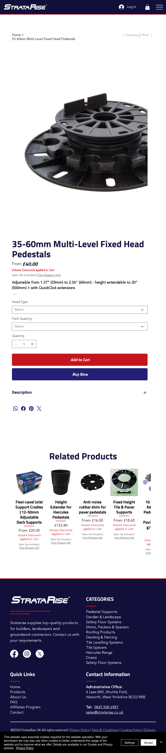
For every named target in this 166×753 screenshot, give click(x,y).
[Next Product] (145, 447)
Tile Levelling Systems (104, 607)
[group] (83, 479)
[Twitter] (39, 373)
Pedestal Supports (101, 577)
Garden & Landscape (103, 582)
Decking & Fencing (101, 602)
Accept (148, 742)
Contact (16, 677)
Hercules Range (99, 617)
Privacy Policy (25, 748)
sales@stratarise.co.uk (104, 677)
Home (15, 652)
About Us (18, 662)
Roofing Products (100, 597)
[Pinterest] (31, 373)
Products (17, 657)
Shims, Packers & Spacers (107, 592)
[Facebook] (23, 373)
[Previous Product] (20, 447)
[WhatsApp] (15, 373)
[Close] (161, 742)
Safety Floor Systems (103, 587)
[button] (147, 7)
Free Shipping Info (29, 513)
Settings (130, 742)
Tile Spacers (96, 612)
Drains (91, 622)
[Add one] (32, 309)
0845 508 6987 (106, 672)
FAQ (13, 667)
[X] (40, 619)
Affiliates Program (25, 672)
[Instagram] (27, 619)
